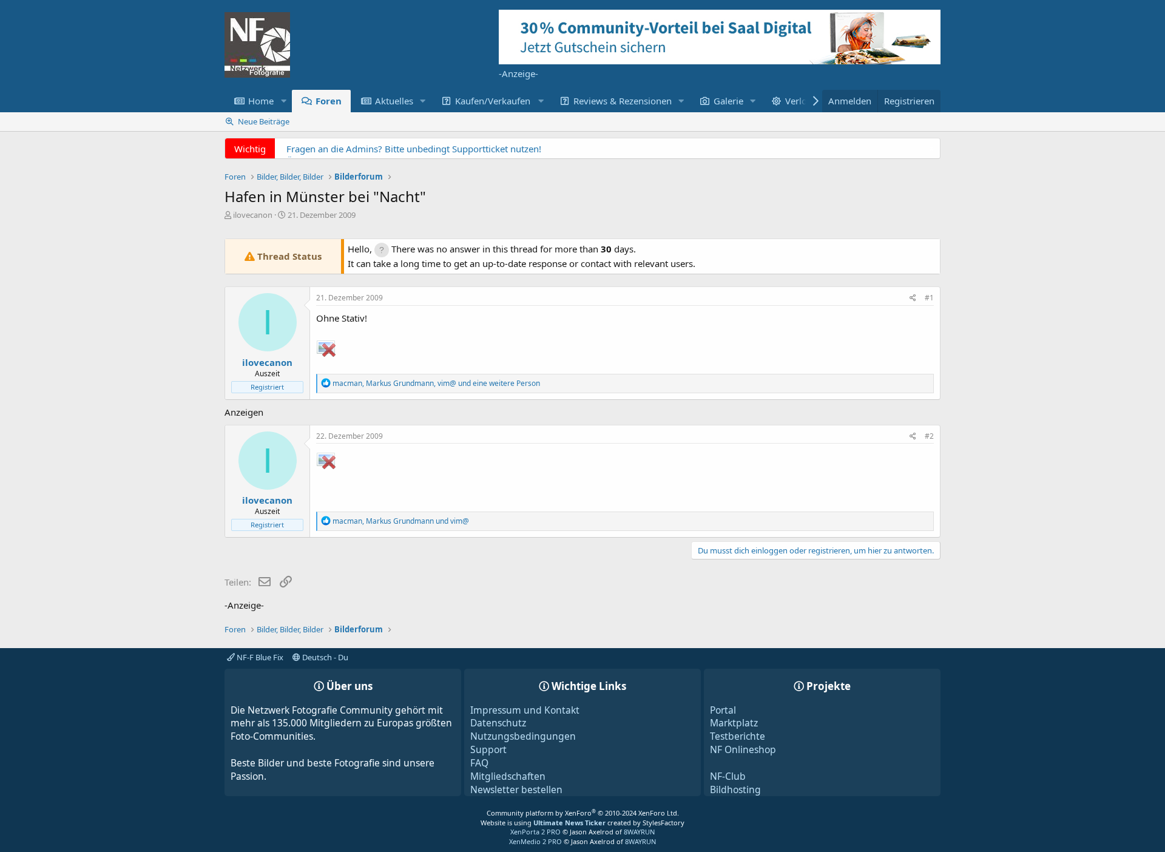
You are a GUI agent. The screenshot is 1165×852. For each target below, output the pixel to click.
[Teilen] (912, 298)
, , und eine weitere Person (436, 383)
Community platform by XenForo (583, 812)
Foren (329, 101)
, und (401, 521)
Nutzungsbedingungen (523, 736)
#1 (929, 297)
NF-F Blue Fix (259, 657)
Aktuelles (394, 101)
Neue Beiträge (263, 121)
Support (488, 749)
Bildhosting (735, 789)
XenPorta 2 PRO (535, 831)
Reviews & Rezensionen (622, 101)
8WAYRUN (639, 831)
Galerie (728, 101)
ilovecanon (252, 214)
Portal (723, 710)
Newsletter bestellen (516, 789)
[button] (283, 101)
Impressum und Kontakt (524, 710)
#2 (929, 436)
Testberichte (737, 736)
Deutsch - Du (324, 657)
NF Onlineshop (743, 749)
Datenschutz (498, 722)
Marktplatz (734, 722)
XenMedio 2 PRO (535, 841)
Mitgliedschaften (507, 776)
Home (261, 101)
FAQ (479, 762)
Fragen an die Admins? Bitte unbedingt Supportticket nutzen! (413, 149)
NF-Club (728, 776)
